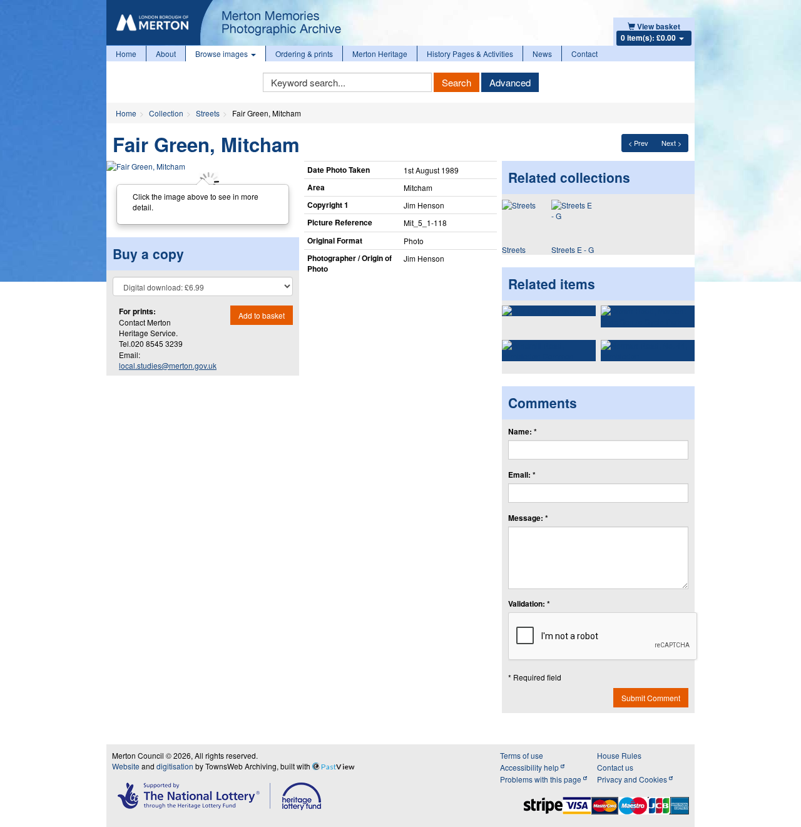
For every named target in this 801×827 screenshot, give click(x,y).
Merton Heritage (379, 53)
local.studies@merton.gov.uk (168, 365)
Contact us (615, 767)
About (166, 53)
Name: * (522, 431)
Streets (208, 113)
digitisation (174, 766)
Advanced (510, 82)
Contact (584, 53)
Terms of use (521, 755)
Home (126, 53)
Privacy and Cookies (633, 779)
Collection (166, 113)
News (542, 53)
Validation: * (529, 603)
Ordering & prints (304, 53)
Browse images (222, 53)
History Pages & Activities (470, 53)
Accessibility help (530, 767)
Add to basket (261, 315)
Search (456, 82)
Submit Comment (650, 697)
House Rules (619, 755)
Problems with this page (541, 779)
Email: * (522, 475)
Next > (671, 143)
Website (126, 766)
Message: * (528, 518)
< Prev (638, 143)
